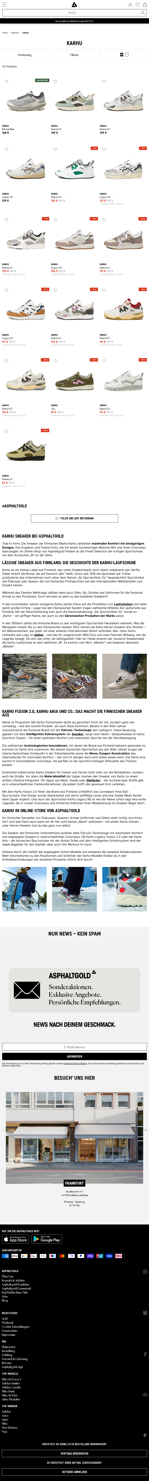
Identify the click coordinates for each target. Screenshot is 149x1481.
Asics (5, 1415)
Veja (4, 1431)
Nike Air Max (10, 1395)
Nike (4, 1423)
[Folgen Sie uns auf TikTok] (145, 1313)
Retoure (7, 1363)
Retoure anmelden (74, 1472)
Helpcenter (9, 1347)
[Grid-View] (121, 54)
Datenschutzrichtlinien (75, 1063)
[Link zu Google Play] (46, 1239)
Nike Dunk (8, 1391)
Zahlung (7, 1355)
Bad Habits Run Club (14, 1292)
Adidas (6, 1411)
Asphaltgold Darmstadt (16, 1288)
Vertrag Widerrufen (74, 1453)
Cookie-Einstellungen (15, 1326)
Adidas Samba (11, 1383)
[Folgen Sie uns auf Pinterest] (145, 1435)
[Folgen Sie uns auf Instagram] (145, 1272)
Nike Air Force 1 (11, 1379)
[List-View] (126, 54)
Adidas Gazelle (11, 1387)
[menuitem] (25, 54)
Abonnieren (74, 1056)
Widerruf (7, 1322)
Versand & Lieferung (15, 1359)
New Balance (10, 1427)
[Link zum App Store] (15, 1239)
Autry (5, 1419)
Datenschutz (9, 1330)
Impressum (8, 1334)
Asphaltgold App (12, 1367)
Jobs (5, 1296)
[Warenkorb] (145, 4)
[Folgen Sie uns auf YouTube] (145, 1394)
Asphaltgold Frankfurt (15, 1284)
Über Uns (7, 1276)
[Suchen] (142, 13)
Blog (5, 1300)
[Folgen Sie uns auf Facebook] (145, 1354)
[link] (74, 4)
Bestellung (8, 1351)
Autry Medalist (11, 1399)
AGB (5, 1318)
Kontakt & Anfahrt (13, 1280)
